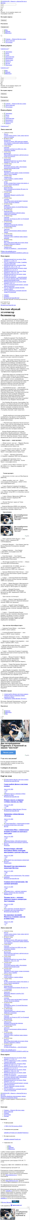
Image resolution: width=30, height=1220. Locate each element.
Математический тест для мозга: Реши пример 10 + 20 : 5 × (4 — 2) (15, 265)
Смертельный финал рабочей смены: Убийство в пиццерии (14, 213)
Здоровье (6, 199)
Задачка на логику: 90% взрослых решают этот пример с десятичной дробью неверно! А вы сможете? (16, 143)
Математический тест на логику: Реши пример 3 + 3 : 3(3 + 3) (15, 260)
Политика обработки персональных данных (13, 1096)
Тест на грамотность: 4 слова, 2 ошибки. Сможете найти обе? (15, 263)
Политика (7, 845)
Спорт (6, 181)
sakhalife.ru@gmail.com (10, 1132)
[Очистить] (2, 8)
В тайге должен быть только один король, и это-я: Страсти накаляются (16, 183)
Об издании (9, 42)
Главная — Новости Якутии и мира (16, 39)
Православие (7, 863)
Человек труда (8, 894)
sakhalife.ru (9, 1190)
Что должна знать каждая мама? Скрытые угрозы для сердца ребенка (16, 201)
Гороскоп (6, 147)
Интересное (7, 140)
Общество (7, 205)
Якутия (6, 826)
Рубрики (6, 296)
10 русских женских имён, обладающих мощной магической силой (15, 167)
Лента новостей (10, 40)
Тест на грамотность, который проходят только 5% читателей (15, 291)
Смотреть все (4, 27)
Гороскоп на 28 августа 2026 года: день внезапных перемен (15, 149)
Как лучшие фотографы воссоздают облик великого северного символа (16, 243)
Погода (6, 134)
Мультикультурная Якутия (11, 298)
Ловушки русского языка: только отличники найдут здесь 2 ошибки (16, 173)
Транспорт (7, 193)
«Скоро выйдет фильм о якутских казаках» (16, 694)
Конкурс (6, 241)
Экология (6, 229)
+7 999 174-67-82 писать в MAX (13, 1126)
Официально (7, 223)
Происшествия (8, 187)
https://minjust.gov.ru (11, 1175)
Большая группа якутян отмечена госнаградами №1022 (13, 225)
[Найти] (2, 6)
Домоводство (8, 177)
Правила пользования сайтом (9, 1097)
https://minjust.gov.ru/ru (12, 1180)
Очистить (3, 20)
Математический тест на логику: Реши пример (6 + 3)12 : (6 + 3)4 (15, 161)
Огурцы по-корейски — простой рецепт (15, 248)
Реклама (6, 1116)
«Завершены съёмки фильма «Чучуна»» (15, 698)
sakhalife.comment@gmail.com (12, 1139)
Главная (6, 295)
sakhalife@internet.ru (22, 1132)
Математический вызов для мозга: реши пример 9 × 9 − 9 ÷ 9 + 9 (15, 268)
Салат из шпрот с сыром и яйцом (13, 178)
